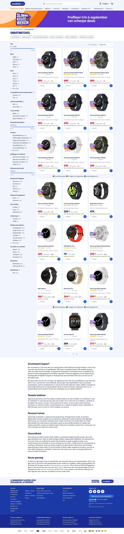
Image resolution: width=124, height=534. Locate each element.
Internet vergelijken (15, 501)
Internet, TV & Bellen (16, 504)
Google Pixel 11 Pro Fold (95, 524)
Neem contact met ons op (44, 491)
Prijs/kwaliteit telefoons (44, 517)
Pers (64, 500)
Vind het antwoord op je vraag (45, 493)
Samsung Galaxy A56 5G (43, 522)
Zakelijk (12, 511)
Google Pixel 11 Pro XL (95, 522)
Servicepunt (40, 495)
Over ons (65, 491)
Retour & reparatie (30, 495)
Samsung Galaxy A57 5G (43, 520)
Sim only (12, 497)
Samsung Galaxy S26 (16, 524)
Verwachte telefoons (95, 517)
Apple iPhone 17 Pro (15, 522)
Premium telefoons (16, 517)
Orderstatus (28, 493)
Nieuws (27, 498)
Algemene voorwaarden (69, 495)
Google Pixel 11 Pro (94, 520)
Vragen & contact (29, 491)
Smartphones (14, 494)
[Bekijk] (58, 85)
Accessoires (13, 499)
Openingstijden (41, 498)
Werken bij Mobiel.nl (68, 493)
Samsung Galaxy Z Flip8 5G (70, 520)
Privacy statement (67, 498)
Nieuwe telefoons (68, 517)
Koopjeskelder (14, 508)
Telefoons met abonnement (14, 491)
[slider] (11, 48)
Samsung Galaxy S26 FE (69, 522)
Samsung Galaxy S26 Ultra (17, 520)
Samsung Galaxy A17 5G (43, 524)
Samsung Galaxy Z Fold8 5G (70, 524)
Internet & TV (14, 506)
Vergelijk (42, 85)
